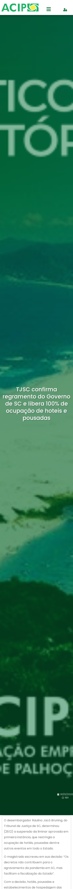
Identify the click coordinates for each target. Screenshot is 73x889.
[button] (48, 10)
